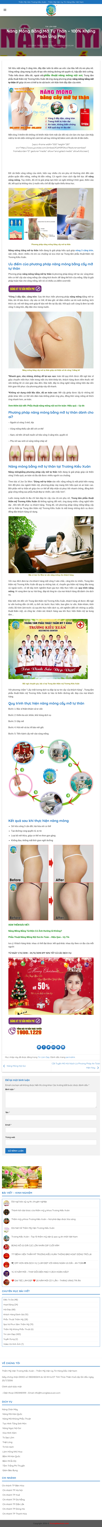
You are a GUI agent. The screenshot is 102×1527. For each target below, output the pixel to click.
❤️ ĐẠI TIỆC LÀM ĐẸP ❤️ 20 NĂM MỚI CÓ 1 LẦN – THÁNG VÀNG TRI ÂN (46, 1280)
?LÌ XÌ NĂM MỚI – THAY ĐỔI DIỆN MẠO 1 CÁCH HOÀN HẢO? (40, 1272)
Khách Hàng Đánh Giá (13, 1314)
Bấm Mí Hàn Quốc (11, 1456)
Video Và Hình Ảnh (12, 1344)
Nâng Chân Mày (10, 1409)
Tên (7, 1112)
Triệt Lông (7, 1442)
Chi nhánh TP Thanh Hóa (14, 1513)
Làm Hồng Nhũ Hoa (12, 1451)
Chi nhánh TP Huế (11, 1495)
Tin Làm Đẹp (51, 26)
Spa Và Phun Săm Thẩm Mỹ (16, 1324)
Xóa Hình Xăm (9, 1432)
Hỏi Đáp (7, 1309)
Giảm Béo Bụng (10, 1470)
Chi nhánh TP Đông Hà (13, 1509)
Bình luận (10, 1089)
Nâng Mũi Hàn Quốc (12, 1414)
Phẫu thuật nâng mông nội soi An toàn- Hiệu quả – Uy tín (55, 406)
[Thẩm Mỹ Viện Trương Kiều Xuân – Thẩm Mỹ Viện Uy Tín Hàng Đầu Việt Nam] (51, 10)
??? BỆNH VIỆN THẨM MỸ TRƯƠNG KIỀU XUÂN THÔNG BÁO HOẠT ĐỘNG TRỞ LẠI (51, 1254)
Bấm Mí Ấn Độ (9, 1461)
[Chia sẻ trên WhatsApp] (39, 1047)
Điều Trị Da (8, 1299)
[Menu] (5, 10)
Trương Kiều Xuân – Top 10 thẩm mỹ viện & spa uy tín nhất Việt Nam (44, 1236)
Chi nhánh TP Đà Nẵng (13, 1499)
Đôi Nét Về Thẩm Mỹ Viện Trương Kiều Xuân (32, 1228)
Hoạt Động (8, 1304)
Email (8, 1125)
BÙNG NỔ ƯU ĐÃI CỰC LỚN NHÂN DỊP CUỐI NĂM (35, 1245)
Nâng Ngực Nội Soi (11, 1428)
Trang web (10, 1137)
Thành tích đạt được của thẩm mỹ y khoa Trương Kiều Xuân (40, 1210)
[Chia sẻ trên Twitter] (48, 1047)
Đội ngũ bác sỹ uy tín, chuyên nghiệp (29, 1201)
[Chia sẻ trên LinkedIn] (63, 1047)
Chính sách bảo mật (12, 1386)
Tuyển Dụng (9, 1339)
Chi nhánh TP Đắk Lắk (13, 1504)
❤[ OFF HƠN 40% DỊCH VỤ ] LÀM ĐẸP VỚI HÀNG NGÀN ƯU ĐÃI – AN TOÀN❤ (48, 1263)
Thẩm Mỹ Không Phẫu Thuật (16, 1329)
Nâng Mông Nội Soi (16, 1066)
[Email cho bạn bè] (53, 1047)
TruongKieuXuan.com (59, 1523)
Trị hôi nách (8, 1447)
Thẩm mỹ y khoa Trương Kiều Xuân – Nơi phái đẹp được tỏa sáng (43, 1219)
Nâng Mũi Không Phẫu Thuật (16, 1418)
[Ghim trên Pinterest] (58, 1047)
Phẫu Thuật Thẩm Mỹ (13, 1319)
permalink (70, 1057)
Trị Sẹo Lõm (8, 1437)
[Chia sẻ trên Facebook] (44, 1047)
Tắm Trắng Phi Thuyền (13, 1465)
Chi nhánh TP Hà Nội (12, 1490)
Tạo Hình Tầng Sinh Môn (14, 1423)
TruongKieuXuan (65, 45)
